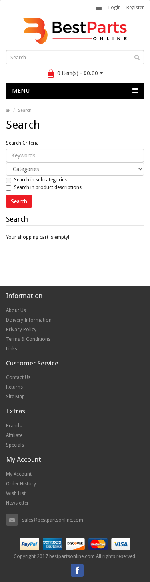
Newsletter (17, 503)
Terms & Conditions (28, 339)
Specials (15, 445)
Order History (21, 484)
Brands (14, 426)
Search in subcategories (40, 180)
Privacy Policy (21, 329)
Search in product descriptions (48, 187)
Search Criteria (22, 143)
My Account (19, 474)
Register (135, 7)
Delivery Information (29, 320)
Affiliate (14, 435)
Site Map (15, 396)
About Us (16, 310)
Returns (14, 387)
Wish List (16, 493)
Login (114, 7)
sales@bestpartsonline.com (52, 520)
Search (25, 110)
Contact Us (18, 377)
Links (11, 349)
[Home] (8, 110)
